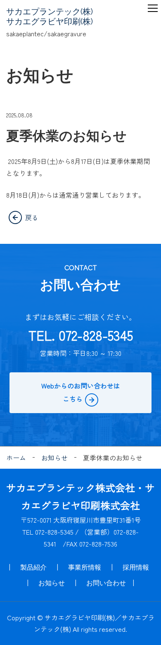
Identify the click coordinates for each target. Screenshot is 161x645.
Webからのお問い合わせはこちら (80, 392)
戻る (31, 217)
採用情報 (136, 567)
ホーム (16, 458)
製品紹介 (33, 567)
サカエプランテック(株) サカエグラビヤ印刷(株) (49, 16)
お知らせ (54, 457)
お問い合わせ (106, 583)
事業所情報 (84, 567)
